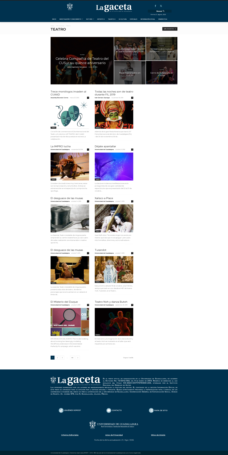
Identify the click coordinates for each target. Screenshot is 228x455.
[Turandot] (114, 269)
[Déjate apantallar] (114, 167)
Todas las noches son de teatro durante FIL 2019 (114, 93)
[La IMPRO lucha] (70, 167)
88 (72, 358)
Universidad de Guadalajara (60, 149)
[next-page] (78, 358)
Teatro (82, 54)
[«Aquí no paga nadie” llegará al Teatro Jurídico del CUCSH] (130, 48)
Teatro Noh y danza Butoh (111, 301)
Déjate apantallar (105, 146)
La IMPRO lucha (61, 146)
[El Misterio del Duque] (70, 322)
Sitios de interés (158, 435)
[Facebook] (155, 6)
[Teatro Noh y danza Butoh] (114, 322)
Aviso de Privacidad (114, 435)
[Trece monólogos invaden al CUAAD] (70, 115)
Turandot (100, 249)
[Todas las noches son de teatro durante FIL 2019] (114, 115)
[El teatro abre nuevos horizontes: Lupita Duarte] (161, 48)
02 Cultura (60, 26)
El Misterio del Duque (64, 301)
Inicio (52, 26)
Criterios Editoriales (69, 435)
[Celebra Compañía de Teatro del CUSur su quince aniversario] (82, 64)
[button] (161, 11)
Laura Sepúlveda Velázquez (77, 67)
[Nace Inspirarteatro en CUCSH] (130, 72)
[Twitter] (161, 6)
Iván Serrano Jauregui (102, 98)
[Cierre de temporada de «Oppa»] (161, 72)
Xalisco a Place (104, 198)
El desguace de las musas (67, 198)
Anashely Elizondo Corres (59, 98)
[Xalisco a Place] (114, 218)
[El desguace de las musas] (70, 218)
